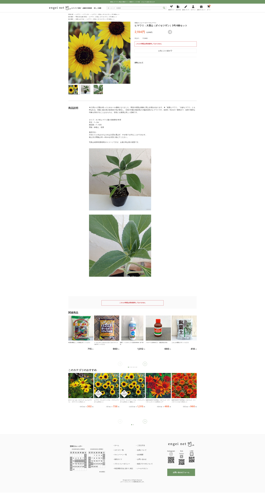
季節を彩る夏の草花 (81, 16)
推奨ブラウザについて (145, 464)
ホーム (116, 445)
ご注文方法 (141, 445)
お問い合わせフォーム (181, 472)
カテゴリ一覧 (119, 450)
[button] (145, 364)
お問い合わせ (141, 459)
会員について (141, 450)
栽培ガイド (118, 459)
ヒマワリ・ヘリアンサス (82, 14)
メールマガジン (142, 468)
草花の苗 (70, 14)
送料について (139, 62)
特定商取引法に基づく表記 (123, 468)
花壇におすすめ (80, 19)
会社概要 (140, 455)
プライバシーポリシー (122, 464)
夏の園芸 (70, 16)
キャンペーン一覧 (120, 455)
